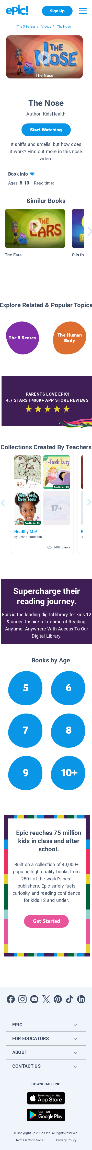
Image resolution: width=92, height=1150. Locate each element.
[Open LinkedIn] (81, 999)
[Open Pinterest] (58, 999)
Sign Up (57, 11)
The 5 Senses (26, 26)
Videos (46, 26)
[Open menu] (83, 11)
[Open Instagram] (22, 999)
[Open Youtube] (34, 999)
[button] (42, 503)
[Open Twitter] (46, 999)
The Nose (64, 26)
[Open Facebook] (11, 999)
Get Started (46, 921)
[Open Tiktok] (69, 999)
